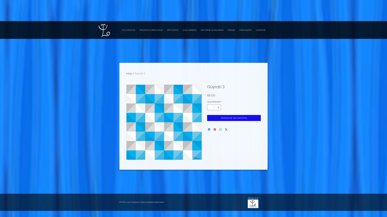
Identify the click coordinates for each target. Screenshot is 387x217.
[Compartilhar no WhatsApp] (220, 129)
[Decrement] (209, 107)
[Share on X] (226, 129)
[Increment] (219, 107)
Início (129, 73)
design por (253, 198)
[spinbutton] (214, 107)
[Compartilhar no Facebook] (209, 129)
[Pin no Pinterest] (215, 129)
